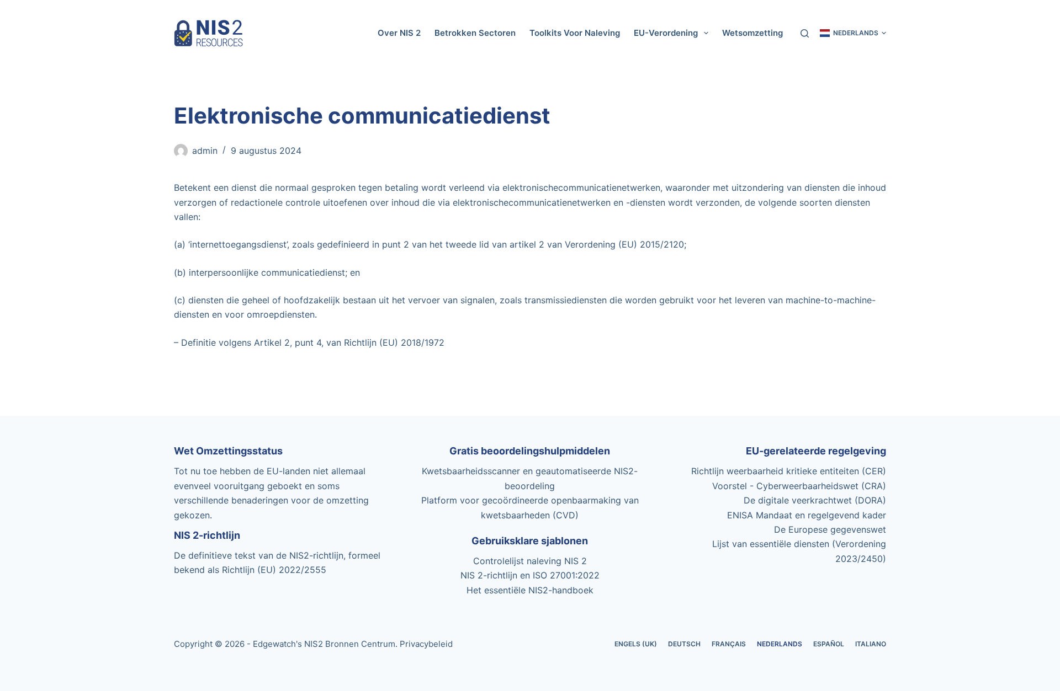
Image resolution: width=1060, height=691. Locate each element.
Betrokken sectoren (475, 33)
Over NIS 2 (399, 33)
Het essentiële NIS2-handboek (530, 590)
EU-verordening (666, 33)
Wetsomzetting (752, 33)
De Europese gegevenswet (830, 529)
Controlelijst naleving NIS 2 (530, 560)
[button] (853, 33)
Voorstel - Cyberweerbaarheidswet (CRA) (799, 485)
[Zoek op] (805, 33)
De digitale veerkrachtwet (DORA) (815, 500)
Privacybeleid (426, 644)
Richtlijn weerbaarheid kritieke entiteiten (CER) (788, 470)
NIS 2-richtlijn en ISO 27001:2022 (530, 575)
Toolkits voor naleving (574, 33)
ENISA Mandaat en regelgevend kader (806, 515)
